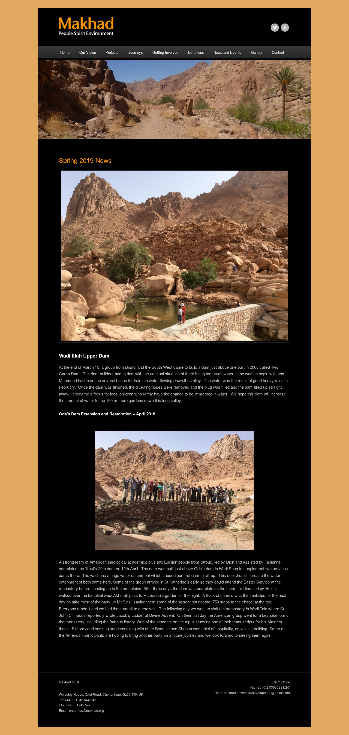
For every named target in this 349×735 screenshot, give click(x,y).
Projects (112, 52)
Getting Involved (165, 52)
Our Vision (87, 52)
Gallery (256, 52)
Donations (196, 52)
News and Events (227, 52)
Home (65, 52)
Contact (278, 52)
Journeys (135, 52)
